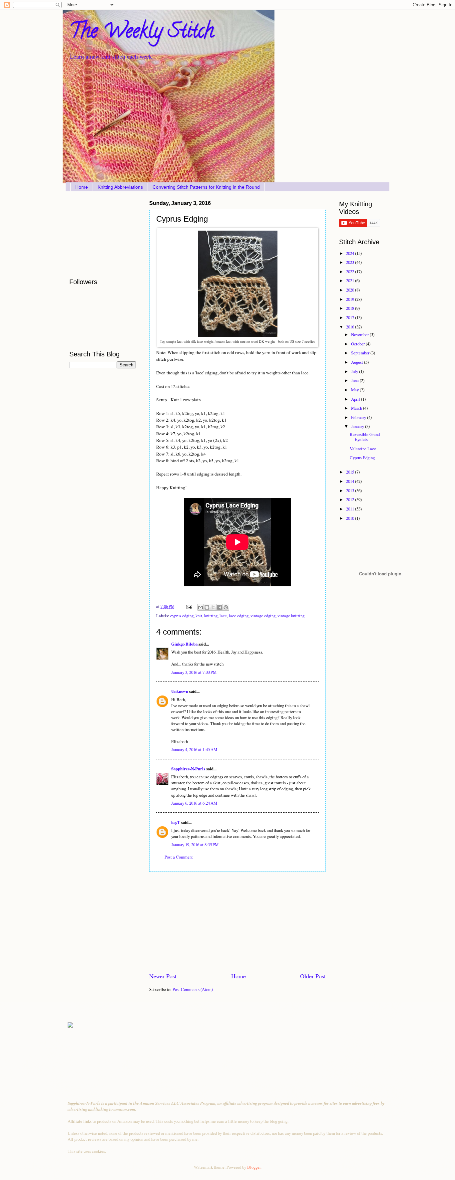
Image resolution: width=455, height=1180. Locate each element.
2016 (350, 327)
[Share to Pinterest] (226, 607)
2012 (350, 499)
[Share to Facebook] (219, 607)
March (357, 408)
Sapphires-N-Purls (188, 769)
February (359, 417)
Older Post (313, 976)
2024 (350, 253)
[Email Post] (188, 606)
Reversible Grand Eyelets (365, 436)
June (355, 380)
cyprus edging (182, 616)
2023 (350, 262)
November (360, 334)
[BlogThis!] (207, 607)
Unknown (179, 691)
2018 (350, 308)
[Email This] (200, 607)
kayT (175, 822)
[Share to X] (213, 607)
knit (199, 616)
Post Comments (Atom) (193, 989)
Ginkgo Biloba (184, 644)
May (355, 390)
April (356, 399)
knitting (211, 616)
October (358, 344)
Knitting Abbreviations (120, 187)
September (360, 353)
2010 (350, 518)
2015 (350, 472)
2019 (350, 299)
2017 (350, 317)
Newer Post (163, 976)
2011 (350, 509)
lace (223, 616)
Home (81, 187)
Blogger (253, 1167)
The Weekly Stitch (141, 33)
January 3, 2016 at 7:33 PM (194, 672)
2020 (350, 290)
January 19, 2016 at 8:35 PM (195, 845)
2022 (350, 272)
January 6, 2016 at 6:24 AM (194, 803)
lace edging (238, 616)
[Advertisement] (237, 921)
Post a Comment (179, 857)
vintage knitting (290, 616)
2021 (350, 281)
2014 (350, 481)
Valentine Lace (363, 449)
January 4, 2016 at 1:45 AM (194, 749)
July (355, 371)
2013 (350, 490)
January (358, 426)
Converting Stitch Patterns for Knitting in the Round (206, 187)
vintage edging (262, 616)
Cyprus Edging (362, 458)
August (357, 362)
